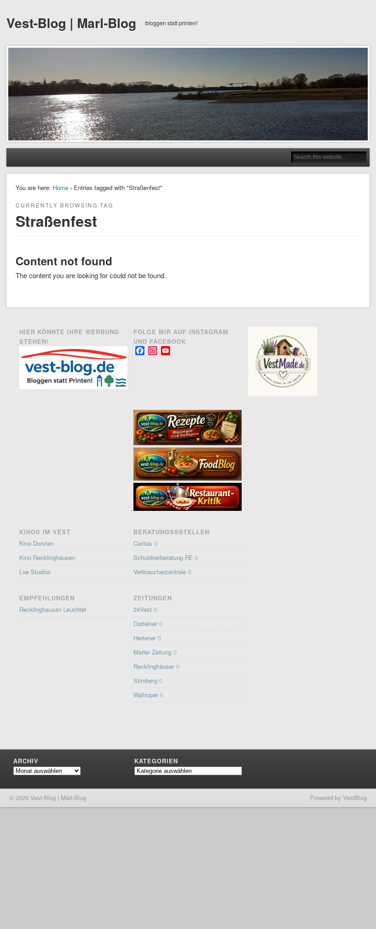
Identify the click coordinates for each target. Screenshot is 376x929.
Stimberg (145, 680)
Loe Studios (35, 571)
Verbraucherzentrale (159, 571)
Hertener (144, 637)
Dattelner (145, 623)
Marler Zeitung (152, 652)
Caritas (142, 543)
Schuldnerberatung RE (163, 557)
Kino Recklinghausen (47, 557)
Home (60, 187)
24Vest (142, 609)
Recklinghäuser (153, 666)
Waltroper (145, 694)
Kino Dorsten (36, 543)
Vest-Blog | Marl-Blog (71, 22)
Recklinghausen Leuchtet (52, 609)
